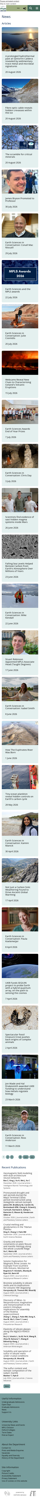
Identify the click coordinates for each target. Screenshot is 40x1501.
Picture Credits (8, 1473)
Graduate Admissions (10, 1407)
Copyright (6, 1471)
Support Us (6, 1412)
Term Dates (7, 1432)
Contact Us (6, 1448)
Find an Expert (8, 1435)
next (26, 1157)
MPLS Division (8, 1427)
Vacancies (6, 1453)
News (4, 1409)
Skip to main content (8, 3)
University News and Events (13, 1425)
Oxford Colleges (8, 1430)
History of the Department (13, 1458)
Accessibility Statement (11, 1476)
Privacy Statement (9, 1478)
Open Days (6, 1404)
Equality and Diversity (11, 1455)
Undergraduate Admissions (13, 1402)
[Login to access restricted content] (24, 8)
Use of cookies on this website (14, 1481)
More (7, 1386)
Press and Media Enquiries (13, 1450)
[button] (18, 8)
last (32, 1157)
